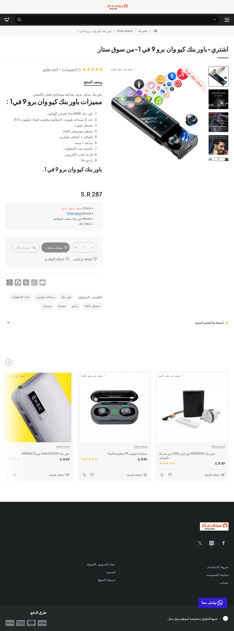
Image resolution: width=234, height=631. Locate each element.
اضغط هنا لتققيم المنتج (209, 322)
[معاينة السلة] (7, 19)
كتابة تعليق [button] (50, 69)
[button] (218, 68)
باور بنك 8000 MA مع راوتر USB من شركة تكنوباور (187, 455)
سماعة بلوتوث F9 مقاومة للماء (127, 453)
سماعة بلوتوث (45, 297)
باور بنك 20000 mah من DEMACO (45, 453)
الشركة (142, 31)
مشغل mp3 (92, 305)
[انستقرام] (212, 543)
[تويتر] (200, 543)
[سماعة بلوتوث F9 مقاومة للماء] (114, 407)
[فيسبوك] (223, 543)
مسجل (47, 305)
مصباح (62, 305)
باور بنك (66, 297)
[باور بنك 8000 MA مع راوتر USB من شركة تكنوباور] (192, 407)
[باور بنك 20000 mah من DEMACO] (36, 407)
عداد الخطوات (20, 297)
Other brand (125, 31)
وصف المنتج (93, 82)
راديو (75, 305)
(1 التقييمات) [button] (71, 69)
